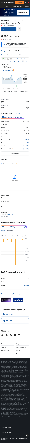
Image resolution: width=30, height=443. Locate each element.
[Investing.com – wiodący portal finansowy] (9, 2)
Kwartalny (10, 230)
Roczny (3, 230)
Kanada (26, 285)
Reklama (3, 347)
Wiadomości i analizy (22, 51)
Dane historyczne (11, 54)
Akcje (3, 6)
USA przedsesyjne (17, 6)
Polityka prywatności (6, 427)
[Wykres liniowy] (5, 59)
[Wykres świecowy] (3, 59)
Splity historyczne (22, 54)
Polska (8, 6)
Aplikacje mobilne (21, 347)
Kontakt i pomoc (5, 350)
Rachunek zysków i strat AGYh (13, 223)
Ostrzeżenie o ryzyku (6, 432)
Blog (17, 344)
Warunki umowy (5, 422)
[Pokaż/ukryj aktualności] (11, 59)
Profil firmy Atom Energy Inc (12, 272)
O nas (2, 344)
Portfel (18, 350)
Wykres (11, 51)
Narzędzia (19, 354)
